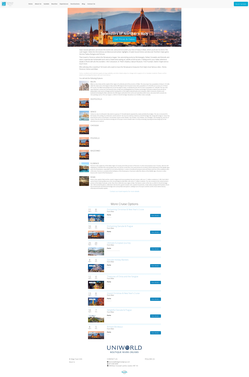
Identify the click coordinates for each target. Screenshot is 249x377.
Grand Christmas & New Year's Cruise (123, 293)
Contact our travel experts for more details (124, 191)
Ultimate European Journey (119, 243)
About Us (38, 4)
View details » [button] (155, 215)
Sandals (46, 4)
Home (30, 4)
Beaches (54, 4)
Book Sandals (240, 4)
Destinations (75, 4)
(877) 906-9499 (113, 364)
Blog (83, 4)
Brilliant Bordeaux (115, 326)
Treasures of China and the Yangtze (122, 276)
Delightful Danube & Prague (119, 310)
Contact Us (91, 4)
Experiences (64, 4)
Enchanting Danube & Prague (120, 226)
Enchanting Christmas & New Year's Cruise (125, 209)
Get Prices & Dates (124, 39)
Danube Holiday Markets (118, 259)
